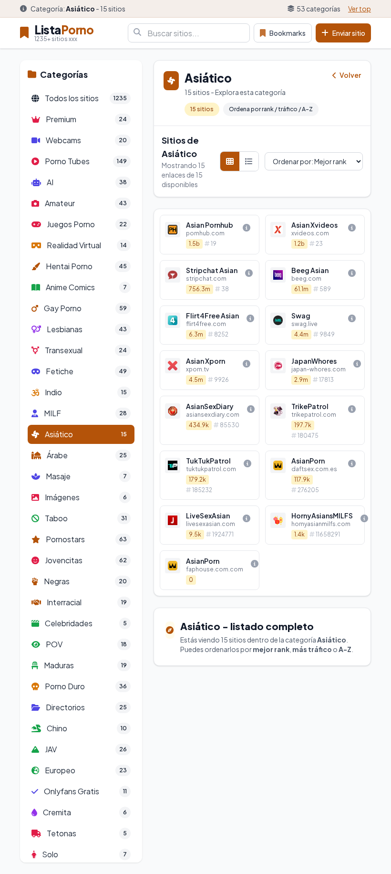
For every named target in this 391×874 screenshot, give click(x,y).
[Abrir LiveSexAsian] (209, 525)
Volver (350, 75)
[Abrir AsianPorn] (315, 475)
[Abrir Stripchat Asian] (209, 280)
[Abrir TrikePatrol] (315, 420)
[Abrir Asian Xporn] (209, 370)
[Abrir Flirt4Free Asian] (209, 325)
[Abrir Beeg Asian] (315, 280)
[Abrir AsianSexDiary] (209, 420)
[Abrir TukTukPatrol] (209, 475)
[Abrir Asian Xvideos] (315, 234)
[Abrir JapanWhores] (315, 370)
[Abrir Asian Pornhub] (209, 234)
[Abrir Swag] (315, 325)
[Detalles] (246, 227)
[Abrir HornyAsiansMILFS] (315, 525)
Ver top (359, 8)
